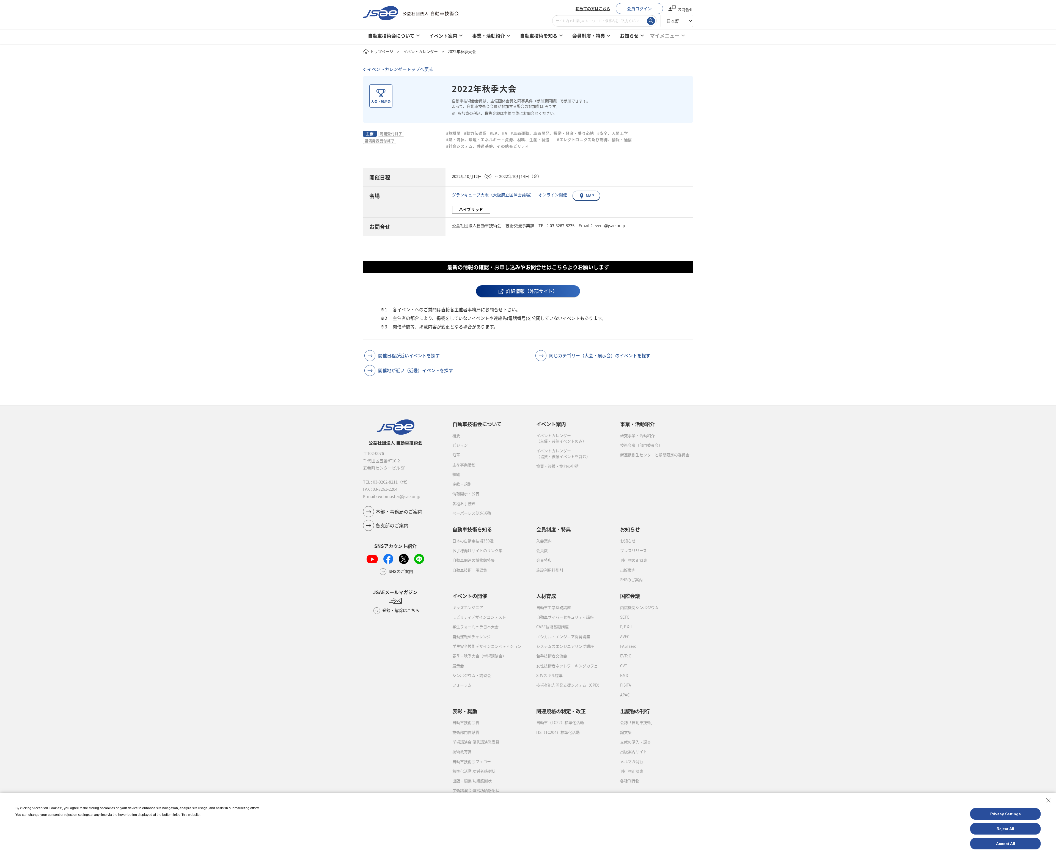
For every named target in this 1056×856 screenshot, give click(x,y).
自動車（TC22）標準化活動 (560, 722)
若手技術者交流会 (551, 656)
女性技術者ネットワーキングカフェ (567, 665)
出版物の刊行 (635, 711)
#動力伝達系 (475, 133)
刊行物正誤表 (631, 771)
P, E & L (626, 626)
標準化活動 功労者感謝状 (474, 771)
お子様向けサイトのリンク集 (477, 550)
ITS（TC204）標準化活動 (558, 732)
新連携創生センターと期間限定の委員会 (654, 454)
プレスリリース (633, 550)
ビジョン (460, 445)
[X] (404, 559)
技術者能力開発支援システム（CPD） (569, 685)
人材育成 (546, 595)
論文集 (626, 732)
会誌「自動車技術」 (637, 722)
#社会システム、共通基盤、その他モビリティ (487, 146)
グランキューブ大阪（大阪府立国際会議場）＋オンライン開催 (509, 194)
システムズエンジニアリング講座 (565, 646)
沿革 (456, 454)
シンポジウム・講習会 (471, 675)
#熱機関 (453, 133)
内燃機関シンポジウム (639, 607)
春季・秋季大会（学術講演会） (479, 656)
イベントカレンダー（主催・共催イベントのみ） (561, 438)
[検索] (651, 21)
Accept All (1005, 843)
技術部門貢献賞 (465, 732)
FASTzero (628, 646)
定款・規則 (462, 484)
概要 (456, 435)
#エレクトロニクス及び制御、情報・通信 (597, 139)
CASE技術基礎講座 (552, 626)
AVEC (624, 636)
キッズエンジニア (467, 607)
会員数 (542, 550)
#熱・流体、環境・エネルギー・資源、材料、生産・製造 (497, 139)
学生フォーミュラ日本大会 (475, 626)
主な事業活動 (463, 464)
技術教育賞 (462, 751)
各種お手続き (463, 503)
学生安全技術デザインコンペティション (486, 646)
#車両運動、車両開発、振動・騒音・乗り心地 (552, 133)
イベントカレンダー (420, 51)
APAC (625, 695)
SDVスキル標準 (549, 675)
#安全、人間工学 (612, 133)
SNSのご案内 (631, 579)
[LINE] (419, 559)
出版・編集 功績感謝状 (472, 780)
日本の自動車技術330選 (473, 541)
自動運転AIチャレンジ (471, 636)
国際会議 (630, 595)
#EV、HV (498, 133)
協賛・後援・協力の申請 (557, 466)
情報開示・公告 (465, 493)
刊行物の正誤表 (633, 560)
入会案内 (544, 541)
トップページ (381, 51)
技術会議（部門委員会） (641, 445)
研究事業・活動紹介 (637, 435)
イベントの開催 (469, 595)
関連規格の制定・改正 (561, 711)
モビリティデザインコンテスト (479, 617)
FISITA (625, 685)
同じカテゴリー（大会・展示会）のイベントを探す (599, 355)
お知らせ (628, 541)
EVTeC (625, 656)
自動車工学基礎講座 (553, 607)
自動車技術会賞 (465, 722)
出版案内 (628, 570)
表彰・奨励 (464, 711)
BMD (624, 675)
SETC (624, 617)
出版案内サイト (633, 751)
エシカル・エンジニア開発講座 (563, 636)
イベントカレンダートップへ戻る (400, 69)
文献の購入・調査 (635, 742)
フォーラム (462, 685)
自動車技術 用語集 (469, 570)
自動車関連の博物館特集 (473, 560)
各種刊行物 (629, 780)
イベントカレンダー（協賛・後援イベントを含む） (563, 453)
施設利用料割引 (549, 570)
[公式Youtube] (372, 559)
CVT (623, 665)
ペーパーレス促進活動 (471, 513)
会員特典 (544, 560)
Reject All (1005, 829)
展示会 (458, 665)
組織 (456, 474)
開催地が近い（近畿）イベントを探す (415, 370)
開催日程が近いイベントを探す (409, 355)
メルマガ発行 (631, 761)
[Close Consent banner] (1048, 800)
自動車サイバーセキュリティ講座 (565, 617)
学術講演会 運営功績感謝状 (475, 790)
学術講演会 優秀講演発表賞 (475, 742)
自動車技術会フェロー (471, 761)
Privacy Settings (1005, 814)
